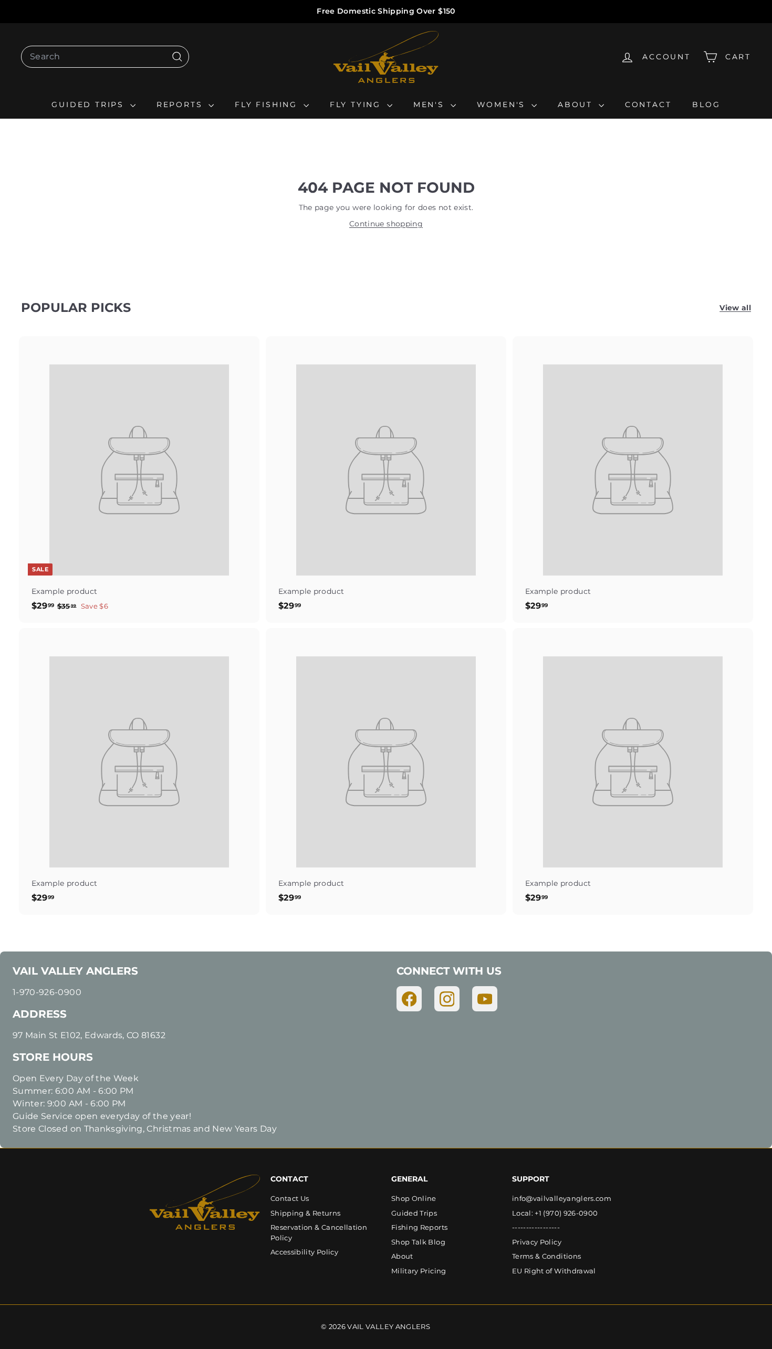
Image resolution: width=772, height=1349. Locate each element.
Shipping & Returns (305, 1213)
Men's (430, 104)
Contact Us (289, 1198)
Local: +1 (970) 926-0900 (555, 1213)
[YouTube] (484, 998)
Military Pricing (418, 1271)
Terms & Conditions (546, 1256)
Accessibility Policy (304, 1252)
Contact (648, 104)
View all (735, 307)
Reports (181, 104)
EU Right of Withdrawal (554, 1271)
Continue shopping (386, 223)
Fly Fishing (268, 104)
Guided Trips (89, 104)
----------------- (536, 1227)
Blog (706, 104)
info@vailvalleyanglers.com (561, 1198)
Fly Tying (357, 104)
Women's (503, 104)
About (577, 104)
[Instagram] (447, 998)
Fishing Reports (419, 1227)
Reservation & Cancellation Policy (318, 1232)
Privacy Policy (536, 1242)
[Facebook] (409, 998)
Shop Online (413, 1198)
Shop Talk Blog (418, 1242)
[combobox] (105, 57)
